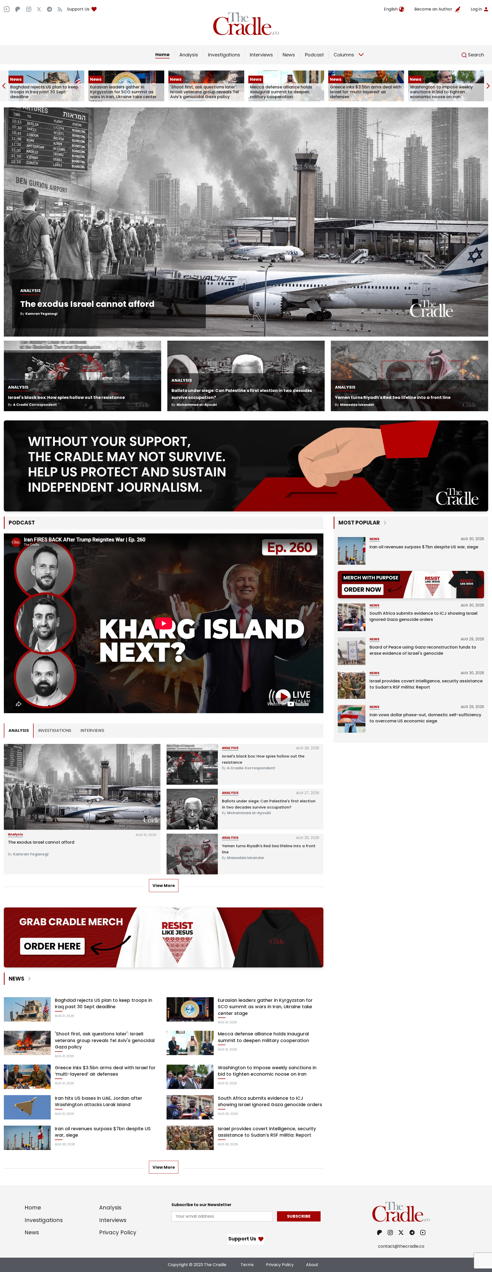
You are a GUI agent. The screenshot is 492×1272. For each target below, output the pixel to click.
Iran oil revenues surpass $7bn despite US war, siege (103, 1132)
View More (163, 886)
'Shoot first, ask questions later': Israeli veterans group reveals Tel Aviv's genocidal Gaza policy (124, 92)
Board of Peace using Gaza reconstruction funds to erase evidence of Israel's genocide (423, 650)
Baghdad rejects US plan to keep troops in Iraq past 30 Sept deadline (103, 1003)
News (289, 55)
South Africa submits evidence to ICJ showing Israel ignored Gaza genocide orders (270, 1101)
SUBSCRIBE (299, 1216)
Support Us (78, 9)
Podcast (314, 55)
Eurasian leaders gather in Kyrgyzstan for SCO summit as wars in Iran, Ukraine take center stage (43, 94)
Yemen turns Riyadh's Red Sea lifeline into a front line (392, 397)
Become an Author (433, 9)
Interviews (261, 55)
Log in (476, 9)
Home (162, 54)
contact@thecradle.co (401, 1246)
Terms (247, 1265)
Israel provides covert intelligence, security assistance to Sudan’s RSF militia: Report (267, 1132)
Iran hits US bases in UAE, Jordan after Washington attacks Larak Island (443, 92)
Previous (4, 85)
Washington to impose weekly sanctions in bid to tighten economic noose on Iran (361, 92)
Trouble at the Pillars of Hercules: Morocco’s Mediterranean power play (81, 842)
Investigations (224, 55)
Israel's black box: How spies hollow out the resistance (66, 397)
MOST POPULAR (359, 522)
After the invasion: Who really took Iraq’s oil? (264, 756)
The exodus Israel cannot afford (87, 304)
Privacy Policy (117, 1232)
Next (488, 85)
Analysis (188, 55)
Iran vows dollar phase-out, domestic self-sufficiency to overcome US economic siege (425, 718)
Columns (344, 55)
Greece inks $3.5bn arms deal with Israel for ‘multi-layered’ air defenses (286, 92)
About (312, 1265)
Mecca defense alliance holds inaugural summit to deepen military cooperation (201, 92)
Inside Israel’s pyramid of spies (251, 801)
